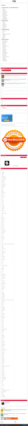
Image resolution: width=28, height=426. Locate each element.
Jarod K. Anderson (4, 274)
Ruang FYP (3, 353)
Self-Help (3, 358)
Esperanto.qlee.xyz (5, 12)
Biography (3, 191)
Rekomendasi (3, 344)
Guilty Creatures (3, 252)
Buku (2, 199)
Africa (2, 175)
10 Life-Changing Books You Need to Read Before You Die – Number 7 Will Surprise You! (15, 75)
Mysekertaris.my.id (5, 52)
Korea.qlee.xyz (4, 16)
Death (2, 219)
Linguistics (3, 293)
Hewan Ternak (3, 256)
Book (2, 194)
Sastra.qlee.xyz (5, 17)
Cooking (3, 209)
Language (3, 288)
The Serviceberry (4, 378)
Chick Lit (3, 204)
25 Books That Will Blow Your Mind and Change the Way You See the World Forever (15, 83)
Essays (2, 233)
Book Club (3, 195)
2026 (14, 100)
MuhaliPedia (4, 51)
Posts (3, 107)
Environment (3, 232)
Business (3, 200)
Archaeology (3, 181)
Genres (2, 247)
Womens (3, 392)
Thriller (2, 381)
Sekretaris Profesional (6, 56)
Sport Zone (4, 35)
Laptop (2, 289)
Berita (2, 189)
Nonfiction (3, 321)
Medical (3, 302)
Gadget (2, 246)
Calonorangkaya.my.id (6, 46)
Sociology (3, 364)
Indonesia (3, 269)
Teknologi (3, 373)
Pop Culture (3, 335)
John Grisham (3, 280)
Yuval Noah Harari (4, 396)
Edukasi (3, 227)
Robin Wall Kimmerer (4, 349)
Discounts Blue (5, 24)
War (2, 387)
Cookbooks (3, 208)
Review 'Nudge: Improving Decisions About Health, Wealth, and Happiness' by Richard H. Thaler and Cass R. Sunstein (15, 410)
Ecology (2, 223)
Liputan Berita (3, 294)
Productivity (3, 336)
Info (2, 270)
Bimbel (2, 190)
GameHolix (4, 36)
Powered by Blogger (15, 165)
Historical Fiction (3, 259)
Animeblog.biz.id (5, 40)
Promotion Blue (5, 26)
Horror (2, 264)
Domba (2, 222)
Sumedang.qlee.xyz (5, 18)
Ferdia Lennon (3, 238)
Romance (3, 350)
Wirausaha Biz (5, 59)
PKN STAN (3, 331)
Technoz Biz (4, 57)
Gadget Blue (4, 25)
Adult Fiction (3, 172)
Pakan (2, 325)
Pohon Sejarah (5, 54)
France (2, 245)
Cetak (2, 203)
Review (2, 348)
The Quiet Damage (4, 377)
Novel (2, 322)
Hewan (2, 255)
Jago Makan (4, 47)
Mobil (2, 311)
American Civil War (4, 177)
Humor (2, 266)
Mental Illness (3, 308)
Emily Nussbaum (3, 231)
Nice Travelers (5, 53)
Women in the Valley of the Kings (5, 390)
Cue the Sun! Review (4, 213)
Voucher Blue (4, 28)
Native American (3, 317)
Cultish (2, 214)
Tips (2, 382)
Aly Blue (4, 23)
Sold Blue (4, 27)
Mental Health (3, 307)
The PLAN (3, 376)
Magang (3, 298)
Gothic (2, 250)
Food (2, 242)
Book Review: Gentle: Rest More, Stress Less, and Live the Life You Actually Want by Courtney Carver (15, 79)
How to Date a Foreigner (4, 265)
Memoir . (3, 306)
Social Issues (3, 359)
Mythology (3, 316)
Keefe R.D (3, 284)
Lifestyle (3, 292)
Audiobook (3, 185)
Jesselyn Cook (3, 275)
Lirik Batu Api (4, 50)
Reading (3, 340)
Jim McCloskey (3, 278)
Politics (2, 334)
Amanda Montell (3, 176)
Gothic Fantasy (3, 251)
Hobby (2, 261)
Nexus (2, 320)
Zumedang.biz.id (5, 60)
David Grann (3, 218)
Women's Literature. (4, 391)
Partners (15, 422)
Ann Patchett (3, 180)
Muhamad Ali (7, 402)
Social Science (3, 362)
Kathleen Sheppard (4, 283)
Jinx (2, 279)
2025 (14, 101)
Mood (2, 312)
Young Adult (3, 395)
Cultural (3, 217)
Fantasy (3, 236)
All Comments (4, 108)
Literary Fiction (3, 297)
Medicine (3, 303)
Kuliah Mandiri (5, 49)
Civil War (3, 205)
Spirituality (3, 367)
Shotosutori (4, 38)
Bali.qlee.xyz (4, 11)
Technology (3, 372)
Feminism (3, 237)
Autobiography (3, 186)
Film (2, 241)
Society (2, 363)
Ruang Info (3, 354)
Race (2, 339)
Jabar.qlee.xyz (4, 13)
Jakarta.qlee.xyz (5, 14)
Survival (3, 368)
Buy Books (2, 422)
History (2, 260)
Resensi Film (4, 55)
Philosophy (3, 330)
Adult (2, 171)
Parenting (3, 326)
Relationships (3, 345)
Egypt (2, 228)
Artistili (4, 37)
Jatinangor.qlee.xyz (5, 15)
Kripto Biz (4, 48)
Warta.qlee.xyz (4, 19)
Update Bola (4, 58)
